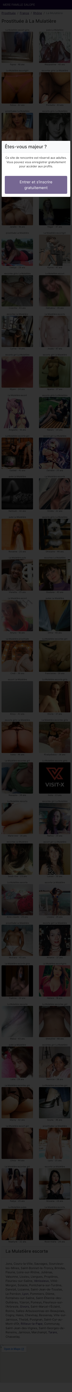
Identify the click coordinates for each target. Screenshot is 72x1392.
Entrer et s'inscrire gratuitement (36, 185)
